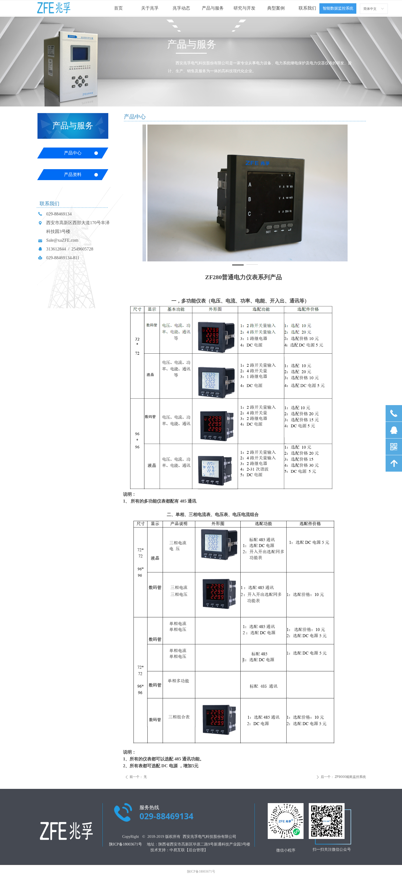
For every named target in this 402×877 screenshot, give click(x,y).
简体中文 (370, 9)
